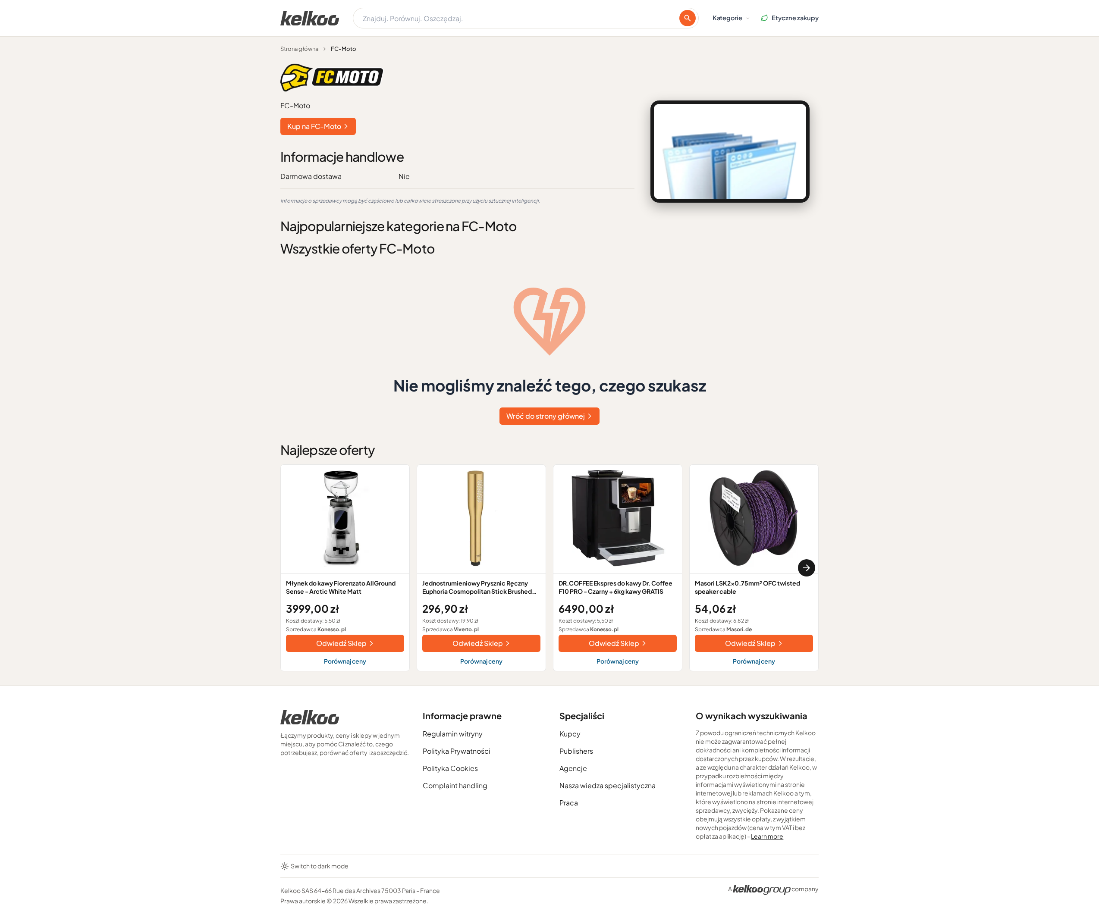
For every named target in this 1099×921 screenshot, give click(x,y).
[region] (549, 567)
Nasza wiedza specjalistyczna (607, 785)
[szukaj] (687, 18)
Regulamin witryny (453, 733)
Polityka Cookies (450, 768)
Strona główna (299, 48)
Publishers (576, 750)
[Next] (806, 567)
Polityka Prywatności (456, 750)
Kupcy (570, 733)
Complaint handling (455, 785)
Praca (568, 802)
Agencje (573, 768)
